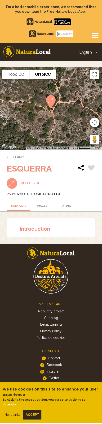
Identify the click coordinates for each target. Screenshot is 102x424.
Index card (18, 205)
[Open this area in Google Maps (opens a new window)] (9, 147)
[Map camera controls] (94, 122)
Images (42, 205)
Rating (66, 205)
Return (17, 157)
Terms (96, 148)
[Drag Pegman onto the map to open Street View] (94, 139)
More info (9, 404)
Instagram (54, 371)
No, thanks (12, 414)
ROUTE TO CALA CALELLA (38, 194)
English (85, 52)
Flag (91, 168)
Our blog (51, 318)
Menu (94, 35)
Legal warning (51, 324)
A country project (51, 311)
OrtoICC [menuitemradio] (43, 74)
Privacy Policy (51, 331)
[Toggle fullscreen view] (94, 74)
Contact (54, 358)
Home (27, 51)
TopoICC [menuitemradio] (16, 74)
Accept (32, 414)
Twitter (54, 378)
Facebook (54, 365)
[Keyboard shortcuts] (29, 148)
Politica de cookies (50, 338)
